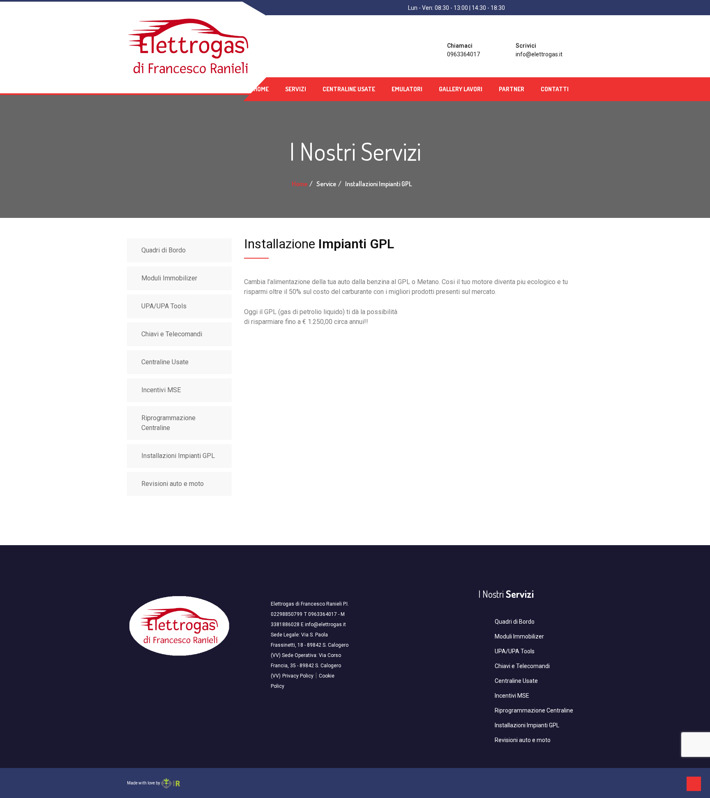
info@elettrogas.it (539, 54)
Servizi (295, 89)
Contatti (555, 89)
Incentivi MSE (161, 390)
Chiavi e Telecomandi (171, 334)
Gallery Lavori (460, 89)
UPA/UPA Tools (164, 306)
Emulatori (407, 89)
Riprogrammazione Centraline (168, 423)
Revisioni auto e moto (172, 484)
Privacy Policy (298, 676)
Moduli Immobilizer (169, 278)
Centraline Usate (349, 89)
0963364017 (463, 54)
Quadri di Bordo (163, 250)
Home (261, 89)
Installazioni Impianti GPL (178, 456)
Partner (511, 89)
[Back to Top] (694, 784)
